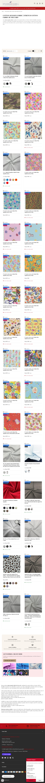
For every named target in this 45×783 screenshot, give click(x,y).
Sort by (4, 51)
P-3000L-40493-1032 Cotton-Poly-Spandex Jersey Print (10, 338)
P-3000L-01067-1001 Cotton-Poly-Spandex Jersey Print (32, 173)
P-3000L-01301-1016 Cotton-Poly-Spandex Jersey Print (32, 274)
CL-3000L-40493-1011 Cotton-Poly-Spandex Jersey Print (32, 141)
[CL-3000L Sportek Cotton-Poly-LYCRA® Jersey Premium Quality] (33, 66)
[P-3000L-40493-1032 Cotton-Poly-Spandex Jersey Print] (11, 327)
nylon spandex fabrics (5, 697)
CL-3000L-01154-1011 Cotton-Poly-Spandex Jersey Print (10, 112)
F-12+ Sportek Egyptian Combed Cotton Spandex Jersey (11, 173)
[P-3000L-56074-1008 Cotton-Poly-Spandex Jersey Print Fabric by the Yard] (11, 421)
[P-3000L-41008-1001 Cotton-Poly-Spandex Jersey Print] (11, 390)
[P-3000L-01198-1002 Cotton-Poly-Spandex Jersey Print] (33, 200)
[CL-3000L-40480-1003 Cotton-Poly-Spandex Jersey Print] (11, 130)
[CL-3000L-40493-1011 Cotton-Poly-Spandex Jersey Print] (33, 130)
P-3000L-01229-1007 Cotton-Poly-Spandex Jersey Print (10, 243)
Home (3, 11)
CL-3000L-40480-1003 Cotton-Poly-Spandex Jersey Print (10, 141)
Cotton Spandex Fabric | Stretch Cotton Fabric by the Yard (13, 11)
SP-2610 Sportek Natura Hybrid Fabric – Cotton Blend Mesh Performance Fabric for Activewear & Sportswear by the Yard (11, 465)
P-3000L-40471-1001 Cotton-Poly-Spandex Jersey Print (32, 306)
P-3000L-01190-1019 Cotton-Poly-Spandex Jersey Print (10, 211)
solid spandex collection (6, 706)
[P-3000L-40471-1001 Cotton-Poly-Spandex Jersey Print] (33, 295)
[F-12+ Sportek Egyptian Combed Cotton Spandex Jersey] (11, 162)
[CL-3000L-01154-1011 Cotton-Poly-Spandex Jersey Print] (11, 101)
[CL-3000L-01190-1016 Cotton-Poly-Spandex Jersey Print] (33, 101)
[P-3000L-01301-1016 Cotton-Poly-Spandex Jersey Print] (33, 263)
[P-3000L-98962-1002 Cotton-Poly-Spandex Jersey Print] (33, 421)
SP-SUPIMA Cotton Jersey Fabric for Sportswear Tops (32, 539)
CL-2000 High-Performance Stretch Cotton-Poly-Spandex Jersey (10, 77)
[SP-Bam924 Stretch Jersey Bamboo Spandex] (11, 490)
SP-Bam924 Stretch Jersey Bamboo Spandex (10, 501)
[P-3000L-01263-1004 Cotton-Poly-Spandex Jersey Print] (11, 263)
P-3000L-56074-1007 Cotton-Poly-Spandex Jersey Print (32, 401)
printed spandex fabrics (6, 705)
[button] (40, 3)
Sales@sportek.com (31, 773)
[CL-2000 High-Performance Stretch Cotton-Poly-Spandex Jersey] (11, 66)
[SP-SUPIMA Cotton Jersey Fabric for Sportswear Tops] (33, 528)
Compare (30, 51)
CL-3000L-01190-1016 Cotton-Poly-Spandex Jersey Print (32, 112)
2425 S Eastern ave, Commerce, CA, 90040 (10, 736)
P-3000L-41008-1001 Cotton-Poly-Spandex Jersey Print (10, 401)
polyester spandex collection (6, 698)
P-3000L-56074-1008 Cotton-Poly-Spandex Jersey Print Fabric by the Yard (11, 432)
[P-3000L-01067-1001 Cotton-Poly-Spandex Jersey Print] (33, 162)
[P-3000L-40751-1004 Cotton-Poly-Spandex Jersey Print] (11, 358)
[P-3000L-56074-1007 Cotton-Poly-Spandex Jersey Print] (33, 390)
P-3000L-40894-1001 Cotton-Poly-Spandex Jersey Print (32, 369)
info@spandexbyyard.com (7, 746)
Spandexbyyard (6, 780)
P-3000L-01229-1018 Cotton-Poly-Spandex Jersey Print (32, 243)
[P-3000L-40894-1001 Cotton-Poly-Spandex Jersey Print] (33, 358)
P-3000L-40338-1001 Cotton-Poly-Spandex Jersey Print (10, 306)
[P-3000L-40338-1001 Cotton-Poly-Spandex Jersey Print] (11, 295)
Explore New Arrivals (10, 660)
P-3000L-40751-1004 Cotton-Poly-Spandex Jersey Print (10, 369)
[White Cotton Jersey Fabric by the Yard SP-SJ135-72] (11, 604)
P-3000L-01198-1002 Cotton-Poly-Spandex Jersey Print (32, 211)
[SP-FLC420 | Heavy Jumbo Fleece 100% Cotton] (11, 528)
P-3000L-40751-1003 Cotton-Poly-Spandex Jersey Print (32, 338)
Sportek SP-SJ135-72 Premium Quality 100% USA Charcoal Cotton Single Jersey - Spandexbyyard (33, 576)
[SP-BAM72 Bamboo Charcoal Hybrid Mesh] (33, 453)
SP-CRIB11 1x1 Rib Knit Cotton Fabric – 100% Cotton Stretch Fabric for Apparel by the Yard (33, 502)
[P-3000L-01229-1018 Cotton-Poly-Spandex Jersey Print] (33, 232)
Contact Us (31, 780)
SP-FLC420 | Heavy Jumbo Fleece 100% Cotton (11, 539)
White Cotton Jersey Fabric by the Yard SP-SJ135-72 (11, 615)
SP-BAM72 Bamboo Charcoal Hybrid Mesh (32, 464)
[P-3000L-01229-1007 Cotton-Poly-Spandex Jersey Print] (11, 232)
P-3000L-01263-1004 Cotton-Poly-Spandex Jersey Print (10, 274)
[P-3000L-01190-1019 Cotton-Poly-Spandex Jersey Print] (11, 200)
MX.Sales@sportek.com (29, 749)
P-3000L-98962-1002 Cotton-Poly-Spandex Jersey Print (32, 432)
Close (40, 780)
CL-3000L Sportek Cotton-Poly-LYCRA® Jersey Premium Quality (33, 77)
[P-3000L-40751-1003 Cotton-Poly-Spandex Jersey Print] (33, 327)
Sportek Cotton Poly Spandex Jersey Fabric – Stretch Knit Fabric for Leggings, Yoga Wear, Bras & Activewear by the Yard (11, 576)
